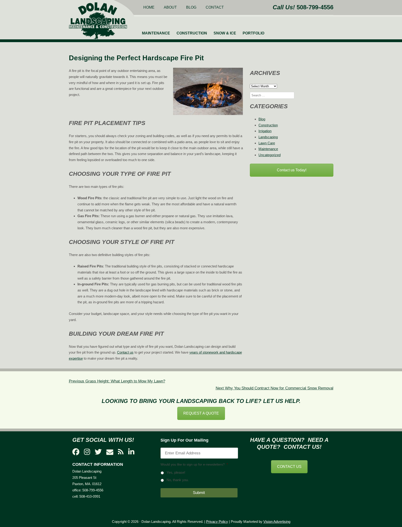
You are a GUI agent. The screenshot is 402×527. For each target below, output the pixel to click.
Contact (215, 7)
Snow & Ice (225, 33)
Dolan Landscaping (98, 20)
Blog (191, 7)
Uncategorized (269, 155)
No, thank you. (178, 480)
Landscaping (268, 137)
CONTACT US (289, 467)
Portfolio (253, 33)
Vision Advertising (276, 522)
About (170, 7)
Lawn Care (266, 143)
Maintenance (156, 33)
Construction (192, 33)
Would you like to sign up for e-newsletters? (194, 464)
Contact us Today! (291, 170)
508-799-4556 (315, 7)
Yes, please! (176, 472)
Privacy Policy (217, 522)
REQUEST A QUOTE (201, 413)
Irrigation (264, 131)
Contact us (125, 352)
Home (148, 7)
